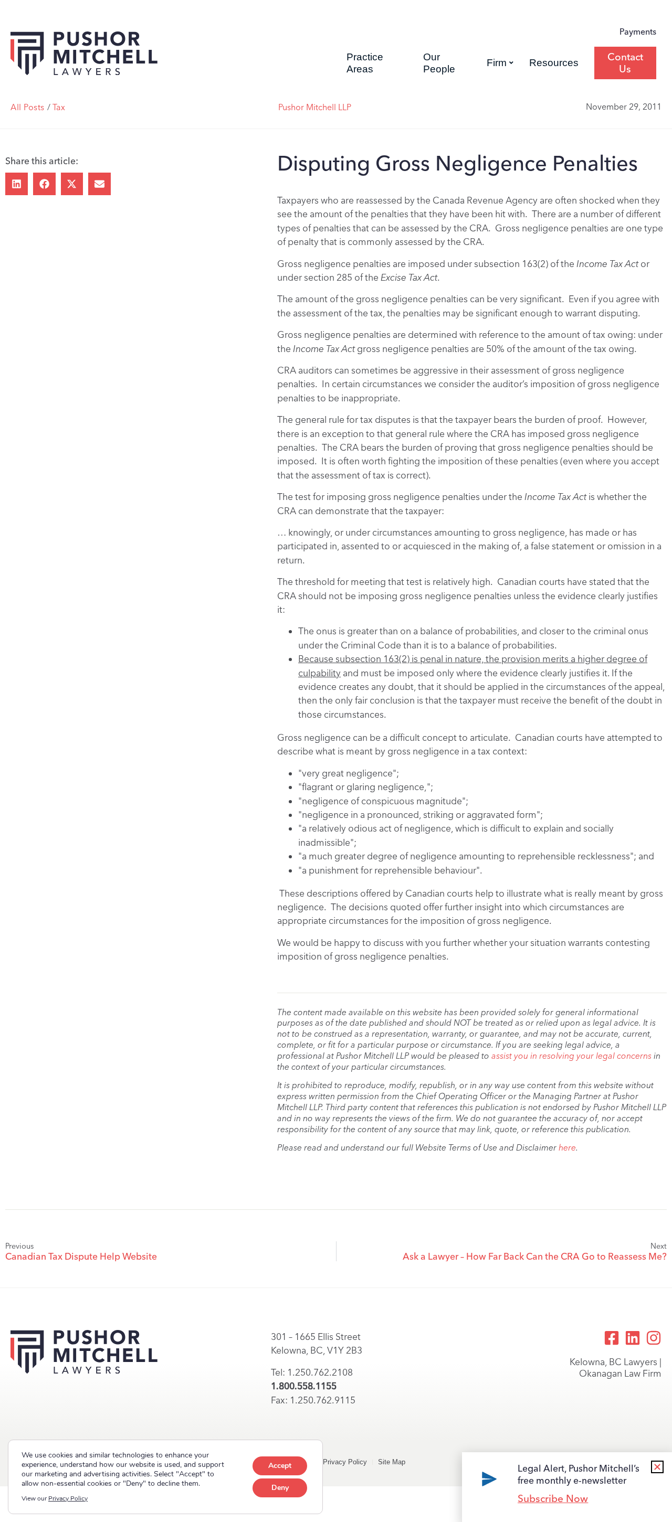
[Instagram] (654, 1338)
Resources (554, 62)
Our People (439, 62)
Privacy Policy (345, 1462)
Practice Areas (364, 62)
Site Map (391, 1462)
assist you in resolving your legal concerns (571, 1056)
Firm (497, 62)
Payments (638, 32)
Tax (58, 107)
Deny (280, 1488)
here (567, 1148)
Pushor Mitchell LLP (314, 107)
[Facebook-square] (612, 1338)
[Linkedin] (632, 1338)
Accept (279, 1466)
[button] (16, 184)
